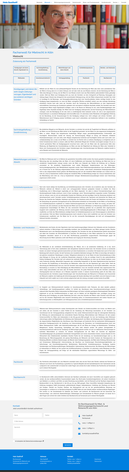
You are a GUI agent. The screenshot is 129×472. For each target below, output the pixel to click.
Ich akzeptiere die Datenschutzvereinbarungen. (29, 441)
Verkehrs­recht (76, 2)
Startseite (39, 2)
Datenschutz (98, 461)
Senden (67, 445)
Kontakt (123, 2)
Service (115, 2)
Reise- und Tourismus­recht (91, 2)
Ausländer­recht (106, 2)
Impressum (98, 459)
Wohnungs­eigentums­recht (62, 2)
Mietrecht (47, 2)
